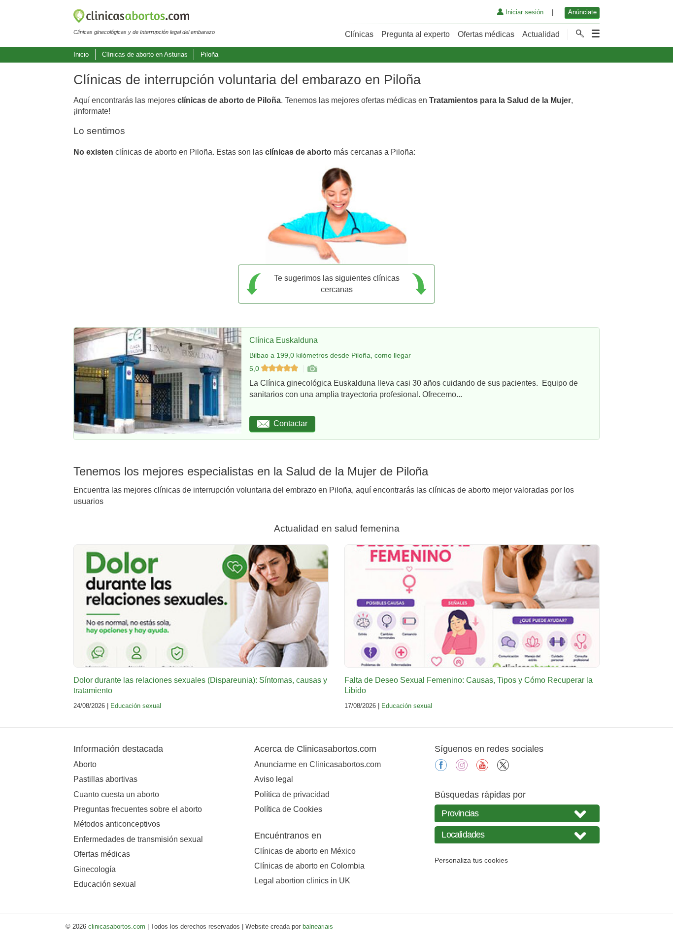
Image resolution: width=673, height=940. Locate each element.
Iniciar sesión (523, 12)
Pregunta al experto (415, 34)
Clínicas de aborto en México (305, 851)
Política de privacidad (292, 794)
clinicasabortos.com (116, 926)
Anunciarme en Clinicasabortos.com (317, 764)
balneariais (318, 926)
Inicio (81, 54)
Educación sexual (135, 705)
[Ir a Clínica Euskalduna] (312, 368)
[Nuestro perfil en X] (503, 768)
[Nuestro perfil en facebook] (441, 768)
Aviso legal (273, 779)
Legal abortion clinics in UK (302, 880)
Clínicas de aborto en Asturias (145, 54)
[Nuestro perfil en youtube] (482, 768)
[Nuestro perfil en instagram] (461, 768)
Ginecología (94, 869)
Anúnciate (582, 12)
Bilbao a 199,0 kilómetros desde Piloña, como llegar (330, 355)
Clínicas (359, 34)
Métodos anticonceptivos (116, 824)
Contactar (290, 423)
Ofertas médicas (486, 34)
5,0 (255, 368)
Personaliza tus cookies (471, 860)
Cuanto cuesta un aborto (116, 794)
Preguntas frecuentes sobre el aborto (137, 809)
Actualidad (541, 34)
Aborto (85, 764)
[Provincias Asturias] (517, 813)
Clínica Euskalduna (283, 340)
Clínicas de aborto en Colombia (309, 866)
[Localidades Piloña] (517, 834)
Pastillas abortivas (105, 779)
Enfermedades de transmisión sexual (138, 839)
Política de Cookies (288, 809)
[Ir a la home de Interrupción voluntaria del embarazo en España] (144, 18)
